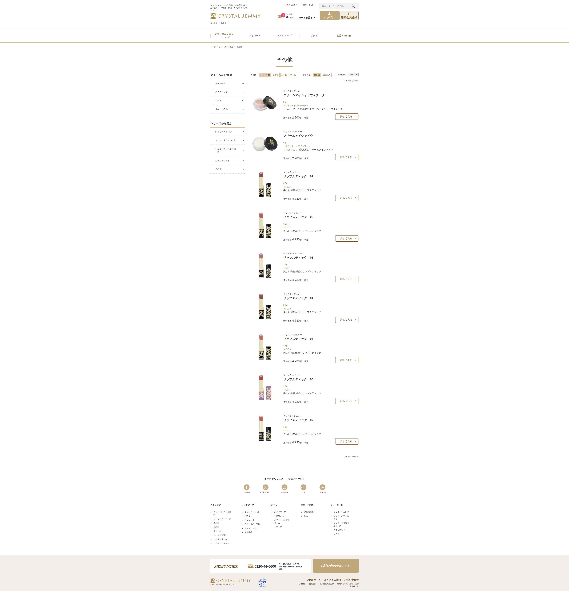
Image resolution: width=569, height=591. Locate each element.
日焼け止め (279, 516)
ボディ (218, 100)
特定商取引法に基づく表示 (348, 584)
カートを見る (306, 17)
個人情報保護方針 (327, 584)
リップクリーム (220, 539)
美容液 (216, 523)
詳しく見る (346, 116)
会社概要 (302, 584)
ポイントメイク (251, 528)
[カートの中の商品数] (279, 16)
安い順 (293, 75)
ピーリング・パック (222, 519)
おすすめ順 (265, 75)
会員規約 (312, 584)
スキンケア (220, 83)
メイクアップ (221, 92)
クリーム (217, 531)
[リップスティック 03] (265, 278)
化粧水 (216, 527)
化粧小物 (248, 532)
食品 (306, 516)
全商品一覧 (354, 586)
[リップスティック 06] (265, 400)
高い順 (284, 75)
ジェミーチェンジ (223, 131)
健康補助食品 (309, 512)
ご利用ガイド (313, 579)
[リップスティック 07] (265, 440)
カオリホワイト (222, 160)
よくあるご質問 (291, 5)
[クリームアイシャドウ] (265, 156)
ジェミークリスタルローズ (225, 150)
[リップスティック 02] (265, 237)
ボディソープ (280, 512)
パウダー (248, 516)
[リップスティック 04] (265, 318)
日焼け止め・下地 (252, 524)
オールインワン (220, 535)
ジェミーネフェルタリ (225, 140)
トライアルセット (221, 543)
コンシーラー (250, 520)
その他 (218, 169)
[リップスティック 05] (265, 359)
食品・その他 (221, 109)
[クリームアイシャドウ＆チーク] (265, 116)
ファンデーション (252, 512)
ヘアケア (278, 527)
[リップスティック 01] (265, 197)
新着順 (276, 75)
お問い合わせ (308, 5)
